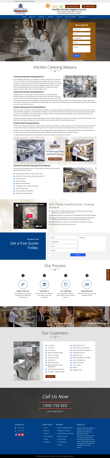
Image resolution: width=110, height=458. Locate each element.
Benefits (51, 17)
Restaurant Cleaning (64, 430)
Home (24, 17)
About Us (32, 17)
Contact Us (82, 17)
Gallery (59, 17)
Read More (50, 376)
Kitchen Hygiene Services (65, 428)
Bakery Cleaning (62, 436)
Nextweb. (70, 456)
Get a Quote (73, 6)
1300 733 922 (89, 6)
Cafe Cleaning (62, 439)
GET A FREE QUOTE (55, 411)
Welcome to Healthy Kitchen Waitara (24, 1)
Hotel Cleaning (62, 442)
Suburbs (60, 445)
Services (41, 17)
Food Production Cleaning (65, 433)
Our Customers (70, 17)
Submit (77, 55)
